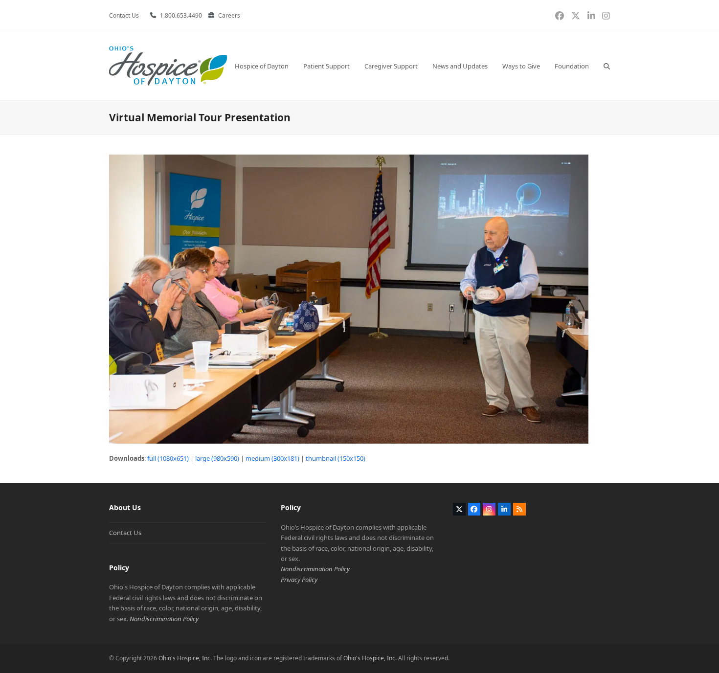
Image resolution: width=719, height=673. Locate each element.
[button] (606, 65)
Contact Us (125, 532)
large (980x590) (217, 458)
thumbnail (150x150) (335, 458)
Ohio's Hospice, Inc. (185, 658)
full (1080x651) (168, 458)
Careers (229, 15)
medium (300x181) (272, 458)
